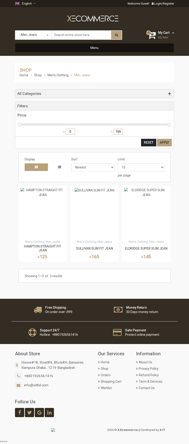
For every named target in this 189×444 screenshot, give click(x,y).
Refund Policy (149, 375)
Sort (74, 159)
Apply (164, 142)
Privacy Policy (149, 368)
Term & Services (150, 381)
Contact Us (147, 388)
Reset (149, 142)
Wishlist (106, 388)
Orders (106, 375)
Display (30, 159)
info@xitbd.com (36, 385)
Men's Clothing (57, 75)
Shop (38, 75)
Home (24, 75)
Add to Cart (43, 234)
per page (124, 175)
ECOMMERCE (92, 19)
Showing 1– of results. (44, 276)
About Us (145, 362)
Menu (94, 48)
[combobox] (26, 4)
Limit (121, 159)
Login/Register (164, 3)
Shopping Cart (111, 381)
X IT (162, 430)
